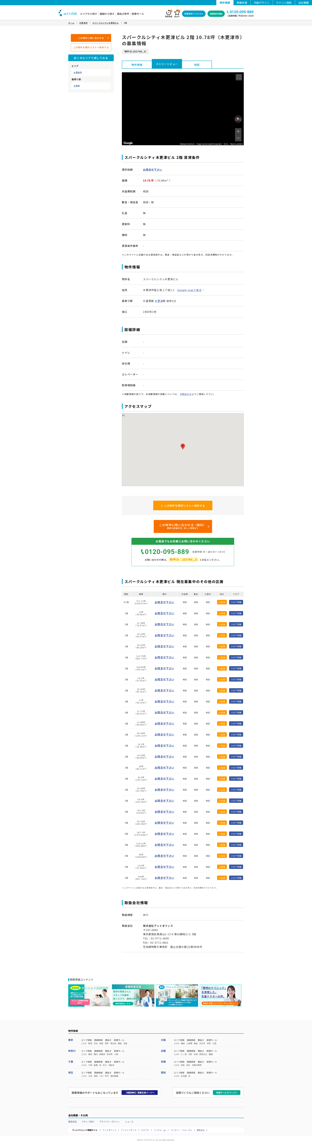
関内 (96, 1054)
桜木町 (110, 1054)
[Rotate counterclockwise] (235, 119)
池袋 (125, 1043)
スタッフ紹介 (88, 1121)
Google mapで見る (189, 290)
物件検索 (225, 3)
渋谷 (96, 1043)
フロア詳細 (236, 602)
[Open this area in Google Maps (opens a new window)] (128, 143)
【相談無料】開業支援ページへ (139, 1092)
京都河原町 (197, 1065)
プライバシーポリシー (109, 1121)
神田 (101, 1043)
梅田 (183, 1043)
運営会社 (72, 1121)
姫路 (211, 1054)
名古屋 (184, 1076)
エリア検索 (86, 1040)
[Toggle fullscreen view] (239, 77)
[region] (183, 108)
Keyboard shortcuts (187, 144)
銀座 (120, 1043)
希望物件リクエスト (193, 13)
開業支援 (242, 3)
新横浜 (102, 1054)
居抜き (108, 1040)
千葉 (70, 1061)
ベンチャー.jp (160, 1130)
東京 (70, 1040)
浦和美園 (114, 1076)
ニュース (129, 1121)
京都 (163, 1061)
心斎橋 (189, 1043)
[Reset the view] (238, 119)
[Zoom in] (238, 131)
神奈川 (72, 1051)
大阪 (163, 1040)
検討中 (177, 14)
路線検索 (98, 1040)
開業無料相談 (216, 13)
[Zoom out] (238, 138)
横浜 (90, 1054)
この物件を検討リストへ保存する (91, 47)
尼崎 (196, 1054)
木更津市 (78, 72)
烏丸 (188, 1065)
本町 (209, 1043)
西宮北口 (203, 1054)
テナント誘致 (284, 3)
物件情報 (136, 65)
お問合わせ (186, 394)
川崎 (116, 1054)
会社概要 (303, 3)
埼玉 (70, 1072)
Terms (226, 144)
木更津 (77, 86)
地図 (197, 65)
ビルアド (145, 1130)
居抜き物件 (123, 13)
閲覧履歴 (168, 14)
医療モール (138, 13)
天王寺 (202, 1043)
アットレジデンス (128, 1130)
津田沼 (111, 1065)
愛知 (163, 1072)
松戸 (105, 1065)
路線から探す (107, 13)
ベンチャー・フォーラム (181, 1130)
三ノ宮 (184, 1054)
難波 (196, 1043)
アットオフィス (109, 1130)
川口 (101, 1076)
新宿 (90, 1043)
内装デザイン (261, 3)
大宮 (90, 1076)
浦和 (96, 1076)
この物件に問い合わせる (91, 38)
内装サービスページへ (226, 1092)
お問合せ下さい (152, 169)
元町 (190, 1054)
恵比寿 (113, 1043)
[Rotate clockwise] (241, 119)
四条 (183, 1065)
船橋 (96, 1065)
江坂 (214, 1043)
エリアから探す (88, 13)
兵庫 (163, 1051)
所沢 (107, 1076)
